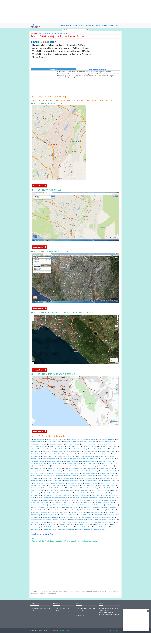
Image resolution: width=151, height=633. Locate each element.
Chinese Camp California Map (106, 485)
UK (70, 25)
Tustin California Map (52, 490)
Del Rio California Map (55, 522)
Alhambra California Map (74, 483)
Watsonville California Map (84, 524)
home (39, 33)
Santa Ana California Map (105, 441)
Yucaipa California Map (49, 524)
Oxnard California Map (73, 446)
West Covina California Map (88, 466)
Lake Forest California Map (56, 488)
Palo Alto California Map (88, 500)
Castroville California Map (66, 524)
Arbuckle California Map (101, 515)
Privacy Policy (61, 630)
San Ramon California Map (82, 493)
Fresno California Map (88, 439)
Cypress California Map (55, 471)
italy (93, 25)
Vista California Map (37, 476)
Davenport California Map (98, 498)
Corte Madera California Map (110, 463)
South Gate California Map (107, 473)
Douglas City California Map (91, 463)
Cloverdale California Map (89, 473)
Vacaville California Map (72, 476)
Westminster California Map (87, 478)
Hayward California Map (50, 456)
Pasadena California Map (102, 456)
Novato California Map (87, 522)
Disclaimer (68, 630)
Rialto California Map (37, 473)
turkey (116, 25)
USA (67, 25)
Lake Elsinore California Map (104, 522)
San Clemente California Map (83, 502)
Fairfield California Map (54, 468)
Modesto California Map (57, 446)
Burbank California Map (50, 529)
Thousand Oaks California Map (69, 459)
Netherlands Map (35, 611)
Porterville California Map (88, 517)
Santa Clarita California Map (78, 449)
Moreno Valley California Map (107, 446)
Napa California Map (72, 488)
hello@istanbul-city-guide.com (111, 614)
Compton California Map (53, 461)
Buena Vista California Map (106, 468)
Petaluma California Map (78, 512)
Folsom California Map (65, 493)
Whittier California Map (54, 480)
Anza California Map (66, 495)
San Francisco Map (73, 439)
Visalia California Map (107, 459)
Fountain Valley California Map (69, 517)
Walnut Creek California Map (39, 502)
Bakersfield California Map (71, 441)
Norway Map (80, 615)
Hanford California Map (60, 519)
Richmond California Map (71, 468)
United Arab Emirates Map (84, 613)
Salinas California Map (86, 454)
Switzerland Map (45, 608)
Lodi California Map (111, 505)
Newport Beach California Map (73, 480)
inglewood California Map (41, 466)
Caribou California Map (38, 468)
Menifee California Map (38, 488)
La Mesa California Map (50, 515)
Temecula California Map (72, 471)
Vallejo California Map (105, 461)
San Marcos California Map (42, 483)
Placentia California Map (102, 524)
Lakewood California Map (55, 485)
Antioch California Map (83, 529)
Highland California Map (38, 522)
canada (75, 25)
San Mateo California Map (54, 473)
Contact (101, 603)
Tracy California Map (90, 483)
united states (46, 33)
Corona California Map (66, 527)
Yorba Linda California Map (106, 500)
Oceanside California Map (50, 451)
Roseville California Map (70, 461)
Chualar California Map (72, 444)
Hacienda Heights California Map (41, 519)
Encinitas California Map (56, 510)
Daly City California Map (50, 527)
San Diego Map (50, 439)
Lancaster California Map (107, 451)
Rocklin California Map (84, 515)
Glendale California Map (38, 449)
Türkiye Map (58, 608)
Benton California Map (73, 463)
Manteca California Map (44, 498)
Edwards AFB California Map (109, 471)
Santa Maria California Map (90, 471)
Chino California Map (82, 490)
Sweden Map (66, 611)
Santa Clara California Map (88, 461)
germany (104, 25)
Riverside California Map (38, 444)
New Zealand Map (36, 613)
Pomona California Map (102, 454)
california (54, 33)
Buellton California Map (38, 485)
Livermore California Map (106, 483)
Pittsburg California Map (38, 505)
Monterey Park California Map (90, 507)
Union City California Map (50, 495)
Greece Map (79, 603)
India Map (45, 613)
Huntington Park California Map (58, 512)
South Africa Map (34, 603)
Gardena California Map (89, 510)
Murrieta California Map (88, 468)
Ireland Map (66, 608)
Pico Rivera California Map (76, 505)
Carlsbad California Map (66, 529)
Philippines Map (35, 608)
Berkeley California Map (100, 527)
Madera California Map (54, 507)
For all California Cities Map (42, 534)
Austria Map (58, 611)
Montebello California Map (95, 505)
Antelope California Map (38, 471)
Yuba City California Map (50, 500)
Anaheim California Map (88, 441)
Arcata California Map (88, 476)
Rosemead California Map (77, 519)
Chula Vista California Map (83, 527)
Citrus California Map (58, 483)
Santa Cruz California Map (39, 510)
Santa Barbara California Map (106, 478)
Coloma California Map (71, 522)
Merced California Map (72, 485)
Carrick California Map (103, 476)
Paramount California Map (106, 517)
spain (98, 25)
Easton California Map (94, 519)
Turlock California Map (98, 495)
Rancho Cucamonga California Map (70, 451)
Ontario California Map (90, 451)
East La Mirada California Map (89, 459)
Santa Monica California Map (67, 478)
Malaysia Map (91, 608)
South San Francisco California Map (61, 502)
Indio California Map (37, 490)
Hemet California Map (88, 485)
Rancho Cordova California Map (69, 500)
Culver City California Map (39, 512)
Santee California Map (109, 519)
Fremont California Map (88, 444)
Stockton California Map (55, 444)
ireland (111, 25)
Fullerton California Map (50, 459)
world (62, 25)
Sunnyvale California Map (84, 456)
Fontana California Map (89, 446)
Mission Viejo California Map (54, 476)
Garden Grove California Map (98, 449)
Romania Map (81, 611)
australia (81, 25)
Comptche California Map (71, 473)
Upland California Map (49, 493)
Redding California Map (49, 478)
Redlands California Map (82, 495)
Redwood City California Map (89, 488)
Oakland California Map (53, 441)
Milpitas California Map (60, 498)
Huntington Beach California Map (58, 449)
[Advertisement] (84, 11)
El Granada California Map (56, 463)
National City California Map (106, 510)
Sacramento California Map (106, 439)
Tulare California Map (72, 510)
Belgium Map (56, 603)
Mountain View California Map (100, 490)
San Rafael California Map (95, 512)
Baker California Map (67, 490)
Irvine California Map (104, 444)
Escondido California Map (66, 456)
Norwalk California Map (106, 466)
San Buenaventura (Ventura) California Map (64, 466)
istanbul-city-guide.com (109, 612)
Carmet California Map (38, 507)
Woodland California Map (50, 517)
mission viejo (62, 33)
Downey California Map (99, 529)
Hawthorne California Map (111, 480)
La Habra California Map (108, 507)
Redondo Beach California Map (79, 498)
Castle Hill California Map (70, 507)
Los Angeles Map (39, 439)
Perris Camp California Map (67, 515)
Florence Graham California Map (103, 502)
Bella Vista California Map (108, 488)
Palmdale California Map (53, 454)
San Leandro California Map (93, 480)
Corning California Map (70, 454)
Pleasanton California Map (100, 493)
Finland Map (58, 613)
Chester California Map (38, 480)
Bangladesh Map (81, 608)
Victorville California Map (38, 463)
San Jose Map (62, 439)
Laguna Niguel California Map (57, 505)
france (88, 25)
